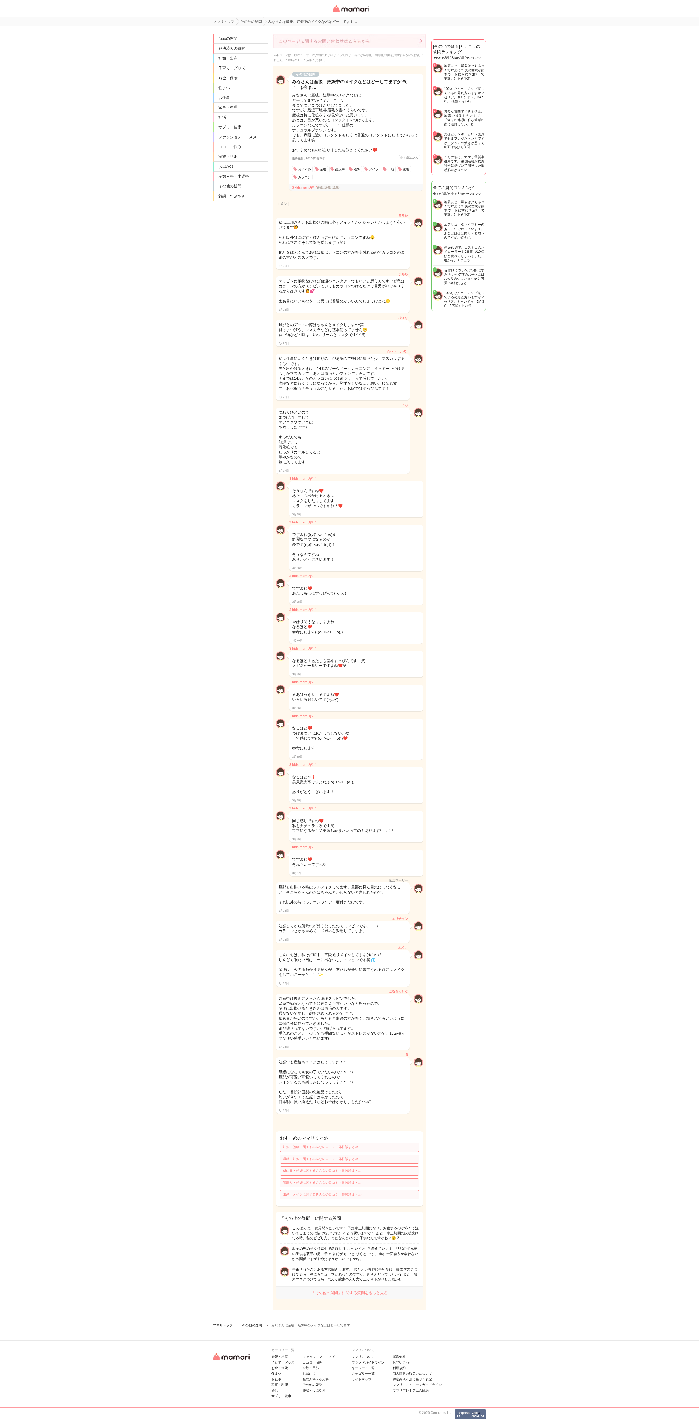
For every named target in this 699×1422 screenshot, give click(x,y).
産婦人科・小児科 (233, 176)
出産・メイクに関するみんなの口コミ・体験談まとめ (322, 1194)
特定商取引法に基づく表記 (412, 1379)
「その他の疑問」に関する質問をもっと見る (349, 1293)
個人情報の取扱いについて (412, 1374)
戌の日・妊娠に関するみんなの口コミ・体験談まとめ (322, 1171)
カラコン (304, 177)
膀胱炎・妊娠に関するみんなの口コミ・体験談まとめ (322, 1183)
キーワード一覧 (363, 1368)
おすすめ (304, 169)
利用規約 (399, 1368)
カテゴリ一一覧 (363, 1374)
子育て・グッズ (231, 68)
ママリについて (363, 1357)
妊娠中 (340, 169)
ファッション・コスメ (237, 137)
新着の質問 (228, 38)
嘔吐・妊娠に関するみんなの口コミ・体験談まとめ (320, 1159)
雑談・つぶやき (231, 196)
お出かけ (226, 166)
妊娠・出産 (228, 58)
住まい (224, 88)
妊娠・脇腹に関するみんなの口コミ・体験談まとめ (320, 1147)
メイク (374, 169)
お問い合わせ (402, 1362)
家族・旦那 (228, 156)
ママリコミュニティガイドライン (417, 1385)
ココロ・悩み (229, 147)
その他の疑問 (229, 186)
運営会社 (399, 1357)
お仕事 (224, 97)
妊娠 (357, 169)
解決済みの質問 (231, 48)
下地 (390, 169)
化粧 (406, 169)
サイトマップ (361, 1379)
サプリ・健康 (229, 127)
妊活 (222, 117)
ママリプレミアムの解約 (411, 1390)
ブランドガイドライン (368, 1362)
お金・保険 (228, 78)
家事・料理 (228, 107)
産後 (323, 169)
